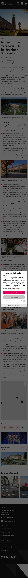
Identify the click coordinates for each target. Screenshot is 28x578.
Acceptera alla (14, 292)
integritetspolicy (17, 288)
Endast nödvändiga (14, 297)
